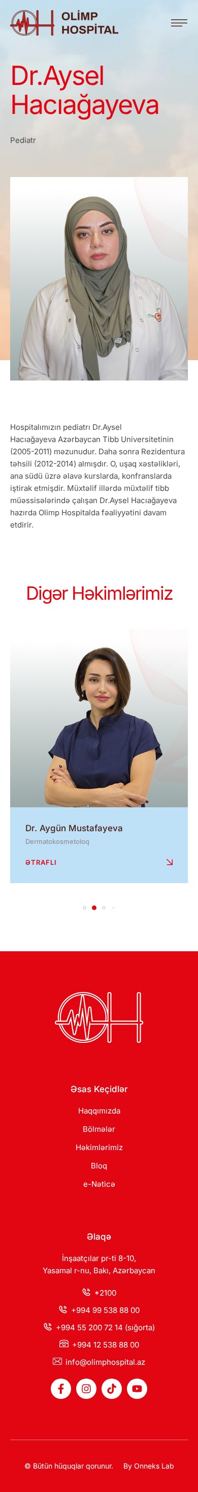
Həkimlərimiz (99, 1147)
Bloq (99, 1166)
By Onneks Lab (148, 1465)
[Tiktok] (112, 1389)
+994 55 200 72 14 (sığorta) (105, 1327)
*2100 (105, 1293)
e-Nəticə (99, 1184)
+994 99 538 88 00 (105, 1310)
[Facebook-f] (61, 1389)
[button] (179, 23)
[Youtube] (137, 1389)
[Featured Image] (99, 718)
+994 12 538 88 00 (105, 1345)
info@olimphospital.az (105, 1362)
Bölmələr (99, 1129)
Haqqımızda (99, 1111)
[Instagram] (86, 1389)
